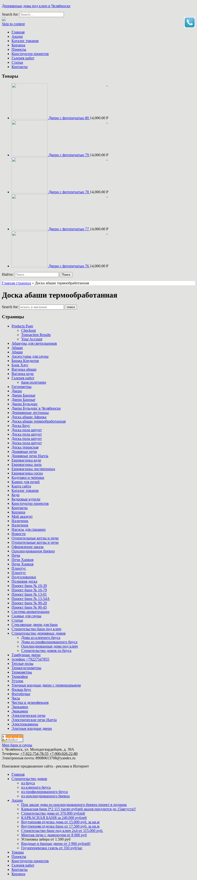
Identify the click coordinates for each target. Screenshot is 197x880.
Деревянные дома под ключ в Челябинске (36, 6)
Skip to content (13, 24)
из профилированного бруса (44, 792)
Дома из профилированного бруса (49, 642)
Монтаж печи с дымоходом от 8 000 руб (54, 835)
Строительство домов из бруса (46, 651)
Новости (19, 534)
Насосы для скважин (29, 529)
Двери (17, 391)
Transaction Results (36, 335)
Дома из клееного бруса (40, 638)
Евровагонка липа (27, 464)
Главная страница (16, 283)
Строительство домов (29, 779)
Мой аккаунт (22, 516)
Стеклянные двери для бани (35, 625)
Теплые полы (22, 664)
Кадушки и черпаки (28, 477)
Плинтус (19, 568)
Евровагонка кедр (26, 460)
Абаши (17, 348)
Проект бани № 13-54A (31, 599)
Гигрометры (21, 387)
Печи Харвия (22, 560)
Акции (17, 36)
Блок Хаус (20, 365)
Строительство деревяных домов (39, 633)
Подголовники (24, 577)
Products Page (22, 326)
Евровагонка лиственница (33, 469)
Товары (18, 852)
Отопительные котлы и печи (35, 538)
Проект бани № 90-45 (29, 607)
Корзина (18, 45)
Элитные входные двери (32, 728)
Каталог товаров (25, 41)
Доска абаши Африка (29, 417)
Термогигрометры (26, 668)
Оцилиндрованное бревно (33, 551)
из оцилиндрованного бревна (45, 796)
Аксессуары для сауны (30, 356)
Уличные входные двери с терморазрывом (46, 685)
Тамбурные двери (26, 655)
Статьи (17, 62)
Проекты (19, 49)
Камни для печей (26, 482)
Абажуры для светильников (34, 343)
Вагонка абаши (24, 369)
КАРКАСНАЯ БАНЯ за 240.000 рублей (54, 818)
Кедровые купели (26, 499)
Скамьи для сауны (26, 616)
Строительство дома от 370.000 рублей (53, 813)
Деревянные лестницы (30, 413)
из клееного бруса (36, 787)
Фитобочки (21, 694)
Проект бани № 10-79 (29, 590)
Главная (18, 32)
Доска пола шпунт (27, 430)
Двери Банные (23, 395)
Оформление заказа (27, 547)
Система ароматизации (30, 612)
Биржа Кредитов (25, 361)
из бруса (28, 783)
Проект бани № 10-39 (29, 586)
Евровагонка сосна (27, 473)
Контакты (20, 67)
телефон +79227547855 (30, 659)
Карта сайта (21, 486)
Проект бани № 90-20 (29, 603)
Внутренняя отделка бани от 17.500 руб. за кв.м (60, 826)
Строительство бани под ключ (36, 629)
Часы (16, 698)
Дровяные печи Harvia (30, 456)
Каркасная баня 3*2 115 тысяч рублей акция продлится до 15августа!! (78, 809)
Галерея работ (23, 58)
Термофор (20, 676)
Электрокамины (25, 724)
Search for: (10, 307)
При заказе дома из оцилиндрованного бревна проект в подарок (74, 805)
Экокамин (20, 707)
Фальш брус (21, 689)
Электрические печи (28, 715)
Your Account (31, 339)
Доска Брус (21, 426)
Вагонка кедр (23, 374)
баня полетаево (33, 382)
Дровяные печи (24, 451)
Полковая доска (24, 581)
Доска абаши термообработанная (39, 421)
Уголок (17, 681)
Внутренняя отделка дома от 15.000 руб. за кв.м (60, 822)
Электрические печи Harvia (34, 720)
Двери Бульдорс (25, 404)
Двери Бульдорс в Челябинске (36, 408)
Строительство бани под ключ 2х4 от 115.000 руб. (62, 831)
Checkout (28, 330)
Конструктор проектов (30, 54)
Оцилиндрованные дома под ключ (49, 646)
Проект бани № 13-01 (29, 594)
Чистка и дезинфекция (30, 702)
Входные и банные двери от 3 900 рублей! (56, 844)
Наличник (20, 521)
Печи (16, 555)
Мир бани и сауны (17, 745)
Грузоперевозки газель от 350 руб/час (51, 848)
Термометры (22, 672)
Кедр (15, 495)
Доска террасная (25, 447)
